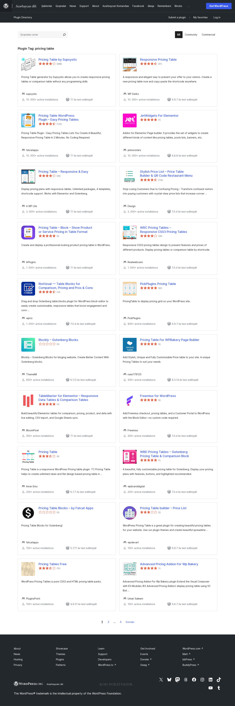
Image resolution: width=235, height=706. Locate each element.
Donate (146, 659)
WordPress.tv (107, 664)
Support (102, 654)
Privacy (18, 664)
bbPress (189, 659)
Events (144, 654)
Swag (145, 664)
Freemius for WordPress (158, 396)
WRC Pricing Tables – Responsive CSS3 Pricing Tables (163, 229)
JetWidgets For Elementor (159, 115)
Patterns (61, 664)
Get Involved (147, 648)
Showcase (62, 648)
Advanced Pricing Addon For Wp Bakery (169, 564)
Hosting (18, 659)
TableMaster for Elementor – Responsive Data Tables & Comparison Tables (68, 398)
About (17, 648)
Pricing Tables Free (53, 564)
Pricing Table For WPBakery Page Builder (169, 340)
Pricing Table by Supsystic (58, 59)
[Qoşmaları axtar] (64, 34)
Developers (104, 659)
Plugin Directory (23, 17)
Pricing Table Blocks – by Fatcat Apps (66, 508)
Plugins (60, 659)
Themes (60, 654)
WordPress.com (193, 648)
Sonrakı (130, 622)
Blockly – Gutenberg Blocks (58, 340)
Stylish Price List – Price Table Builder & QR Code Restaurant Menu (166, 173)
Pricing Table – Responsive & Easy (63, 171)
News (17, 654)
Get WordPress (218, 5)
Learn (101, 648)
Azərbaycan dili (55, 684)
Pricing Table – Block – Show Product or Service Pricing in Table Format (65, 229)
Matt (187, 654)
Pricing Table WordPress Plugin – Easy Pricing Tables (59, 117)
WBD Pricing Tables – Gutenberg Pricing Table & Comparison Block (164, 454)
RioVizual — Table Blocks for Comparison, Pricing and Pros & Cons (66, 286)
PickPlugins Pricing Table (158, 284)
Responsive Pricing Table (158, 59)
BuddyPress (191, 664)
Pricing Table (48, 452)
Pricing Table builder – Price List (163, 508)
